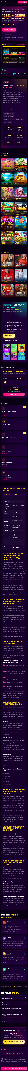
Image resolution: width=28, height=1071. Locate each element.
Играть (23, 1066)
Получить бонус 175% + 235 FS (14, 1041)
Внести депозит (13, 394)
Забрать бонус (8, 29)
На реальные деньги (11, 340)
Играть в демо (9, 335)
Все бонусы (7, 34)
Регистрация (22, 2)
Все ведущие (5, 252)
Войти (14, 2)
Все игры (4, 155)
